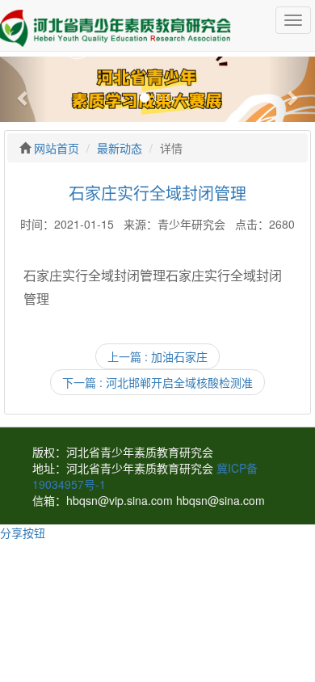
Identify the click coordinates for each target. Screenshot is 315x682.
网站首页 (56, 148)
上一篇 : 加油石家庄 (157, 356)
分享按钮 (22, 532)
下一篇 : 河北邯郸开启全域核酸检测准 (157, 382)
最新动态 (119, 148)
